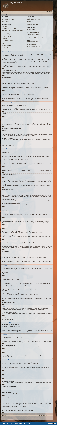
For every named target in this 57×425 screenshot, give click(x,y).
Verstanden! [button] (52, 423)
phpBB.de (50, 124)
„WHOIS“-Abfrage (5, 403)
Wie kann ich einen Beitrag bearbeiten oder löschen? (7, 33)
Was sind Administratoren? (30, 17)
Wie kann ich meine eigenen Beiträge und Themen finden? (33, 34)
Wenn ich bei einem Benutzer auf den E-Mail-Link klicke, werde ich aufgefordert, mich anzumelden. (12, 30)
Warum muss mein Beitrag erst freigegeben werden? (7, 40)
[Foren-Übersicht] (5, 5)
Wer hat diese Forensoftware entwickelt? (31, 44)
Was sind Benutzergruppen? (30, 18)
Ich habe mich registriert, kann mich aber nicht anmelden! (8, 19)
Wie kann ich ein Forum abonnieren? (31, 38)
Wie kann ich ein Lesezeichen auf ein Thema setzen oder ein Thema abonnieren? (36, 37)
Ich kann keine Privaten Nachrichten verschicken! (32, 24)
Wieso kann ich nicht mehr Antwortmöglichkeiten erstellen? (8, 35)
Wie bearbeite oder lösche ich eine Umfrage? (6, 36)
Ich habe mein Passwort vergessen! (5, 21)
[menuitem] (2, 11)
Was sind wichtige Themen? (5, 47)
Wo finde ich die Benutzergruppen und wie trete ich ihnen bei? (34, 19)
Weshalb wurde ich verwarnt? (5, 38)
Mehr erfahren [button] (32, 423)
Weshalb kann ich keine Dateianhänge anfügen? (7, 37)
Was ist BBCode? (3, 43)
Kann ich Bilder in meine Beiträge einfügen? (6, 45)
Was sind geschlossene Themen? (5, 48)
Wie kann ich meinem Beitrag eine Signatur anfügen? (7, 34)
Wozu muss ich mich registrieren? (5, 17)
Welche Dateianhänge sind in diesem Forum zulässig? (33, 41)
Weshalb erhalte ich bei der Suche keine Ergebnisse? (33, 32)
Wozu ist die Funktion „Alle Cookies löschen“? (7, 22)
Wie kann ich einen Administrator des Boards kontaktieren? (33, 46)
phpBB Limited (45, 124)
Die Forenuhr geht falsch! (4, 26)
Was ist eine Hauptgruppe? (30, 21)
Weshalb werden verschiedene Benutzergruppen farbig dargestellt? (34, 20)
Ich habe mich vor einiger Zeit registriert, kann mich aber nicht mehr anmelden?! (10, 20)
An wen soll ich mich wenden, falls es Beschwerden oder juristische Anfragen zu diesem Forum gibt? (38, 45)
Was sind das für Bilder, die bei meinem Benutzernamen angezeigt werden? (10, 28)
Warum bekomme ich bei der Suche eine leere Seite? (33, 33)
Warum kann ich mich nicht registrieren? (6, 18)
